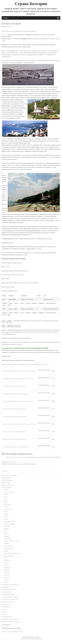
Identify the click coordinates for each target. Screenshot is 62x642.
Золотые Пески (8, 509)
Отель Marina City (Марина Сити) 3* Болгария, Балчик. (18, 401)
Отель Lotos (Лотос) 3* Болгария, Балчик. (14, 431)
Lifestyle (22, 638)
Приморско (7, 526)
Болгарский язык (6, 478)
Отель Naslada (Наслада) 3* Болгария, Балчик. (16, 447)
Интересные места (7, 616)
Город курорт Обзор (10, 521)
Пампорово (7, 560)
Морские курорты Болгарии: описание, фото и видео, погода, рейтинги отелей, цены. (24, 364)
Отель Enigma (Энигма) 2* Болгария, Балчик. (15, 393)
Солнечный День (9, 548)
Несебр (6, 519)
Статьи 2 (4, 609)
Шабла (6, 551)
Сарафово (7, 536)
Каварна (6, 514)
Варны (40, 38)
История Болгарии (7, 480)
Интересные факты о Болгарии (10, 619)
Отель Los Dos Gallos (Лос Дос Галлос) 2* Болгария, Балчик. (20, 424)
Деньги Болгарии (7, 485)
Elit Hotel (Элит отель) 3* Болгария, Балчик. (15, 439)
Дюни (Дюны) (7, 504)
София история (6, 482)
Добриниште (7, 567)
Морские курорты (12, 462)
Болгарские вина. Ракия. (9, 589)
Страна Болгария (31, 4)
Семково (6, 577)
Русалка (6, 533)
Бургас (6, 497)
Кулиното (6, 579)
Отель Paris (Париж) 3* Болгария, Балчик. (14, 386)
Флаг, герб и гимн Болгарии (10, 475)
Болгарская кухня (6, 587)
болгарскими (50, 157)
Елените (6, 506)
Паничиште (7, 572)
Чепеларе (7, 575)
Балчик (3, 34)
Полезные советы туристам (9, 599)
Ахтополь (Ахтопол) (9, 492)
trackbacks (19, 464)
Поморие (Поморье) (9, 524)
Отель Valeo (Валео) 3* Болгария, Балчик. (14, 409)
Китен (5, 511)
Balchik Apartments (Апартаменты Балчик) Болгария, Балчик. (20, 371)
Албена (6, 489)
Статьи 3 (4, 611)
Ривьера (6, 529)
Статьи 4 (4, 614)
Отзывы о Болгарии (7, 602)
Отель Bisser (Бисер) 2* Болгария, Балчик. (15, 416)
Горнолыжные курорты (8, 556)
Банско (6, 557)
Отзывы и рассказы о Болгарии (10, 621)
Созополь (6, 543)
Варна (5, 501)
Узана (5, 582)
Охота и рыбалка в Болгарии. (10, 597)
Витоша (6, 565)
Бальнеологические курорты (10, 584)
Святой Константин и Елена (12, 541)
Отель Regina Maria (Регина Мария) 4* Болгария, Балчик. (19, 378)
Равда (5, 531)
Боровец (6, 562)
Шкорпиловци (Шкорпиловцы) (12, 553)
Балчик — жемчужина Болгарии (15, 457)
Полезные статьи (6, 604)
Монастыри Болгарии (8, 594)
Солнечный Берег (9, 546)
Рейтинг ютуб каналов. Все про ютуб (12, 631)
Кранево (6, 516)
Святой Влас (7, 538)
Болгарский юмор (7, 592)
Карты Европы (6, 607)
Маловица (7, 570)
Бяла (5, 499)
